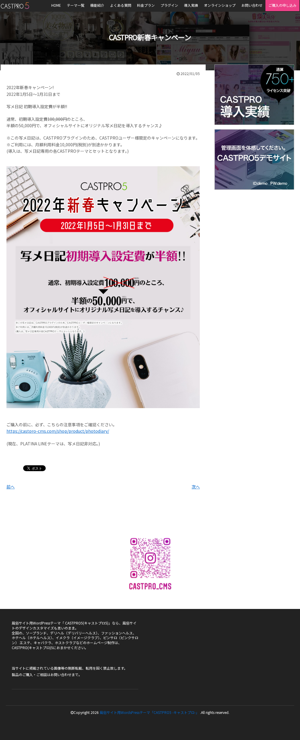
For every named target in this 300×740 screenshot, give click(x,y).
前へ (10, 487)
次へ (196, 487)
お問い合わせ (60, 674)
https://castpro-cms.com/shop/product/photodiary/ (57, 431)
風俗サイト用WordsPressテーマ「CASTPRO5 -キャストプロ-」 (149, 712)
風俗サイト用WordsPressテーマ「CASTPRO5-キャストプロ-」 (15, 5)
